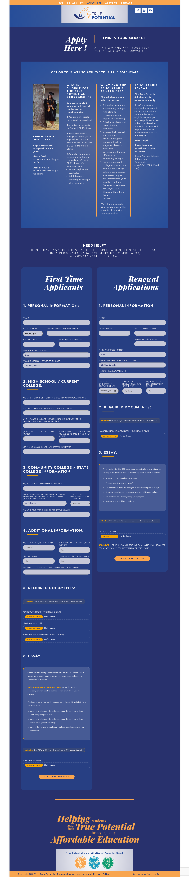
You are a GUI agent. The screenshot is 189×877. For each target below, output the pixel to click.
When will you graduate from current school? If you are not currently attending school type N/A (53, 420)
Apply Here (94, 3)
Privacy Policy (101, 874)
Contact (126, 3)
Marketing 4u (153, 874)
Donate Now (75, 3)
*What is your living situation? (38, 542)
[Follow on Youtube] (150, 10)
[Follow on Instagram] (144, 10)
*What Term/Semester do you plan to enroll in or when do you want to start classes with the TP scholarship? (44, 496)
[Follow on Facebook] (138, 10)
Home (60, 3)
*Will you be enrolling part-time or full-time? (79, 496)
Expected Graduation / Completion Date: (107, 383)
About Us (111, 3)
